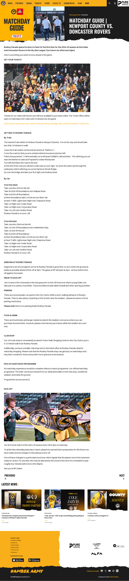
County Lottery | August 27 (98, 516)
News (10, 3)
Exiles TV (57, 3)
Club (80, 3)
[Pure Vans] (123, 3)
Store (47, 3)
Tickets (38, 3)
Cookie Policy (15, 545)
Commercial (69, 3)
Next (121, 475)
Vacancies (14, 552)
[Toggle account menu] (115, 3)
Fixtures (19, 3)
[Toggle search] (109, 3)
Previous (9, 475)
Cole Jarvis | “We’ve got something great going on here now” (64, 517)
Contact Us (14, 543)
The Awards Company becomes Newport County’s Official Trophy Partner (18, 517)
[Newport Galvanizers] (97, 545)
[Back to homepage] (3, 3)
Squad (29, 3)
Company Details (16, 540)
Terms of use (15, 550)
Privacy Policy (15, 547)
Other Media (114, 577)
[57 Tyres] (119, 545)
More (87, 3)
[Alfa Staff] (97, 554)
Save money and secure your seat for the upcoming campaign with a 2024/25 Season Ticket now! (46, 123)
